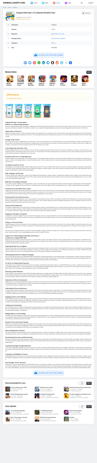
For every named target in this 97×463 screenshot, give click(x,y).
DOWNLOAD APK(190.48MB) (50, 55)
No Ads (62, 34)
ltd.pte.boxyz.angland (58, 38)
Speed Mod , (55, 34)
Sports (53, 43)
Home (4, 7)
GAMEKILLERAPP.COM (14, 3)
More (89, 72)
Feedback (87, 13)
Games (9, 7)
